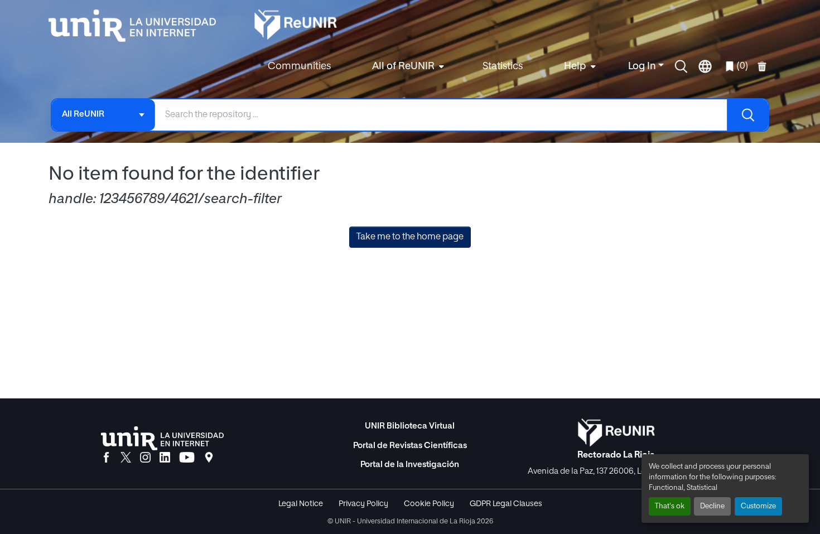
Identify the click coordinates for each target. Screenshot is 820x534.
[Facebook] (106, 458)
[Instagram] (145, 458)
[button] (681, 66)
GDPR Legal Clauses (506, 504)
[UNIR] (162, 438)
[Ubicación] (209, 458)
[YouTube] (187, 458)
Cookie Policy (429, 504)
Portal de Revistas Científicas (410, 445)
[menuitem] (406, 66)
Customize (758, 506)
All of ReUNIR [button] (403, 66)
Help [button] (575, 66)
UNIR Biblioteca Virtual (410, 426)
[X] (125, 458)
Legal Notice (300, 504)
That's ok (669, 506)
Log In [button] (643, 66)
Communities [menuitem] (299, 66)
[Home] (138, 25)
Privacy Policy (363, 504)
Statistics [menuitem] (503, 66)
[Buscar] (747, 115)
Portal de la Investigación (409, 464)
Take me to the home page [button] (410, 237)
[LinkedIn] (165, 458)
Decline (712, 506)
